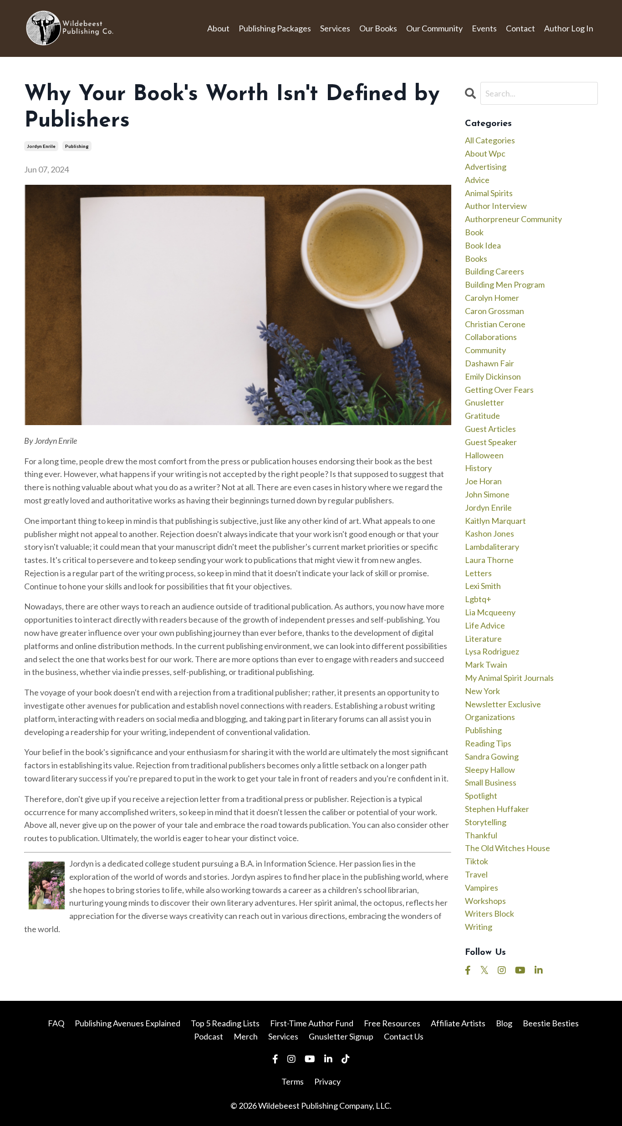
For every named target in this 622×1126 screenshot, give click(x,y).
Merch (246, 1036)
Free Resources (392, 1023)
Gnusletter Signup (341, 1036)
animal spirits (489, 193)
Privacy (327, 1081)
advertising (485, 167)
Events (484, 28)
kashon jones (489, 533)
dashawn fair (489, 363)
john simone (487, 494)
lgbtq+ (478, 599)
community (485, 350)
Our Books (378, 28)
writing (478, 927)
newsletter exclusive (503, 704)
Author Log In (568, 28)
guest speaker (491, 442)
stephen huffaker (497, 809)
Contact (520, 28)
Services (335, 28)
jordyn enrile (41, 146)
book (474, 232)
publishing (77, 146)
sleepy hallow (490, 770)
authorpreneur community (513, 219)
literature (483, 639)
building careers (494, 271)
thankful (481, 835)
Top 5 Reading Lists (225, 1023)
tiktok (476, 861)
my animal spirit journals (509, 678)
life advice (485, 625)
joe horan (483, 481)
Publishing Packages (275, 28)
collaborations (491, 337)
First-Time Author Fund (311, 1023)
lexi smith (483, 586)
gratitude (482, 416)
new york (482, 691)
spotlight (481, 796)
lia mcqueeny (490, 612)
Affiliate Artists (458, 1023)
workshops (485, 901)
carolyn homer (492, 298)
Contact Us (403, 1036)
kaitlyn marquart (495, 521)
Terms (292, 1081)
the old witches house (507, 848)
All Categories (490, 140)
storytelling (485, 822)
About (218, 28)
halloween (484, 455)
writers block (489, 913)
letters (478, 573)
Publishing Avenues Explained (127, 1023)
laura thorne (489, 560)
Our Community (434, 28)
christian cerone (495, 324)
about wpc (485, 153)
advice (477, 180)
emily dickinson (493, 376)
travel (476, 874)
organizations (490, 717)
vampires (481, 888)
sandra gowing (492, 756)
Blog (504, 1023)
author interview (496, 206)
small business (490, 782)
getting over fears (499, 390)
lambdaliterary (492, 547)
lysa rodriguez (492, 651)
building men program (505, 284)
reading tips (488, 743)
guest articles (490, 429)
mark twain (486, 664)
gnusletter (484, 402)
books (476, 259)
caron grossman (494, 311)
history (478, 468)
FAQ (56, 1023)
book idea (483, 245)
